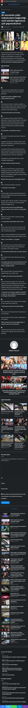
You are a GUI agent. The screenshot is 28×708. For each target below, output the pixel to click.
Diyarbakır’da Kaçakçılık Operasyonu (16, 607)
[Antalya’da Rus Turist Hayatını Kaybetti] (5, 641)
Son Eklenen (14, 509)
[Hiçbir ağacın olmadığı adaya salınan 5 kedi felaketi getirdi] (5, 554)
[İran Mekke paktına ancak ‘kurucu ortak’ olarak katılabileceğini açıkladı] (21, 421)
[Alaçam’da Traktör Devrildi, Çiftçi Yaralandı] (21, 406)
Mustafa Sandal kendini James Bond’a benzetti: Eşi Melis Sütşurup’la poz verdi (17, 567)
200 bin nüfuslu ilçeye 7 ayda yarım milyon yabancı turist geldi (7, 444)
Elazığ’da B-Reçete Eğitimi (17, 613)
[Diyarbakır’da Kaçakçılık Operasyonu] (5, 608)
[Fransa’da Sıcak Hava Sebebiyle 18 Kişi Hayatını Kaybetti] (5, 621)
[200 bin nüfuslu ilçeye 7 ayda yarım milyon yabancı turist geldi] (7, 438)
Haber (9, 9)
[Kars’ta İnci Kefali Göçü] (7, 406)
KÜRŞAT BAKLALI (7, 26)
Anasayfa (4, 9)
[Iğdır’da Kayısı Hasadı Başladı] (5, 528)
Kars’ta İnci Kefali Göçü (7, 411)
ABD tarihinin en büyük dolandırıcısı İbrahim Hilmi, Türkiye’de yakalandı (17, 634)
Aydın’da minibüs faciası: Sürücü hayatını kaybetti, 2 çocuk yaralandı (20, 445)
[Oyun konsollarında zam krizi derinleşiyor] (5, 602)
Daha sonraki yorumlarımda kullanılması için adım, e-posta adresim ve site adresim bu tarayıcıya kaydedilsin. (13, 496)
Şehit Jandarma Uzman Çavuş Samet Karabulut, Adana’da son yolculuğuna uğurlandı (18, 79)
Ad (2, 477)
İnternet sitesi (4, 488)
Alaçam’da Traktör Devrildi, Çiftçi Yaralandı (20, 413)
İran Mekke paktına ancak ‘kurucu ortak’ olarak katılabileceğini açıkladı (20, 428)
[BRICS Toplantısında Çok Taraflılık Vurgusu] (5, 72)
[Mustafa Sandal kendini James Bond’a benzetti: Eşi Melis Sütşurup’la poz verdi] (5, 568)
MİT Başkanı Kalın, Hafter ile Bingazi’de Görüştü (17, 626)
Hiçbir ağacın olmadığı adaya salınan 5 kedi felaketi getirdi (18, 553)
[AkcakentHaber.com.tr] (14, 4)
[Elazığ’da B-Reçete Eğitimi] (5, 615)
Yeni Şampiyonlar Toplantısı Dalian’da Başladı (17, 514)
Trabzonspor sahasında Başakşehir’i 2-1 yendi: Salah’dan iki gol (7, 428)
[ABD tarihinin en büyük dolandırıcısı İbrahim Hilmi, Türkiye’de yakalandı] (5, 634)
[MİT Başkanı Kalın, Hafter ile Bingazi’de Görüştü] (5, 628)
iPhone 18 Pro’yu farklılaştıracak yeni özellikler (18, 594)
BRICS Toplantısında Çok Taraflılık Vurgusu (16, 520)
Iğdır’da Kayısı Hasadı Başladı (10, 1)
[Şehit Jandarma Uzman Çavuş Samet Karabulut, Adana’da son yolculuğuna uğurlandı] (5, 79)
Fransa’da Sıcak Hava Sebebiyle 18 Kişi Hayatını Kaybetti (17, 621)
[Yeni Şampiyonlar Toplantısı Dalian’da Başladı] (5, 515)
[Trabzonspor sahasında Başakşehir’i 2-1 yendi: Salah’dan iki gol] (7, 421)
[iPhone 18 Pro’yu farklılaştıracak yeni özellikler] (5, 595)
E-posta (3, 483)
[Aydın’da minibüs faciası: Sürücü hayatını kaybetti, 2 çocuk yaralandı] (21, 438)
